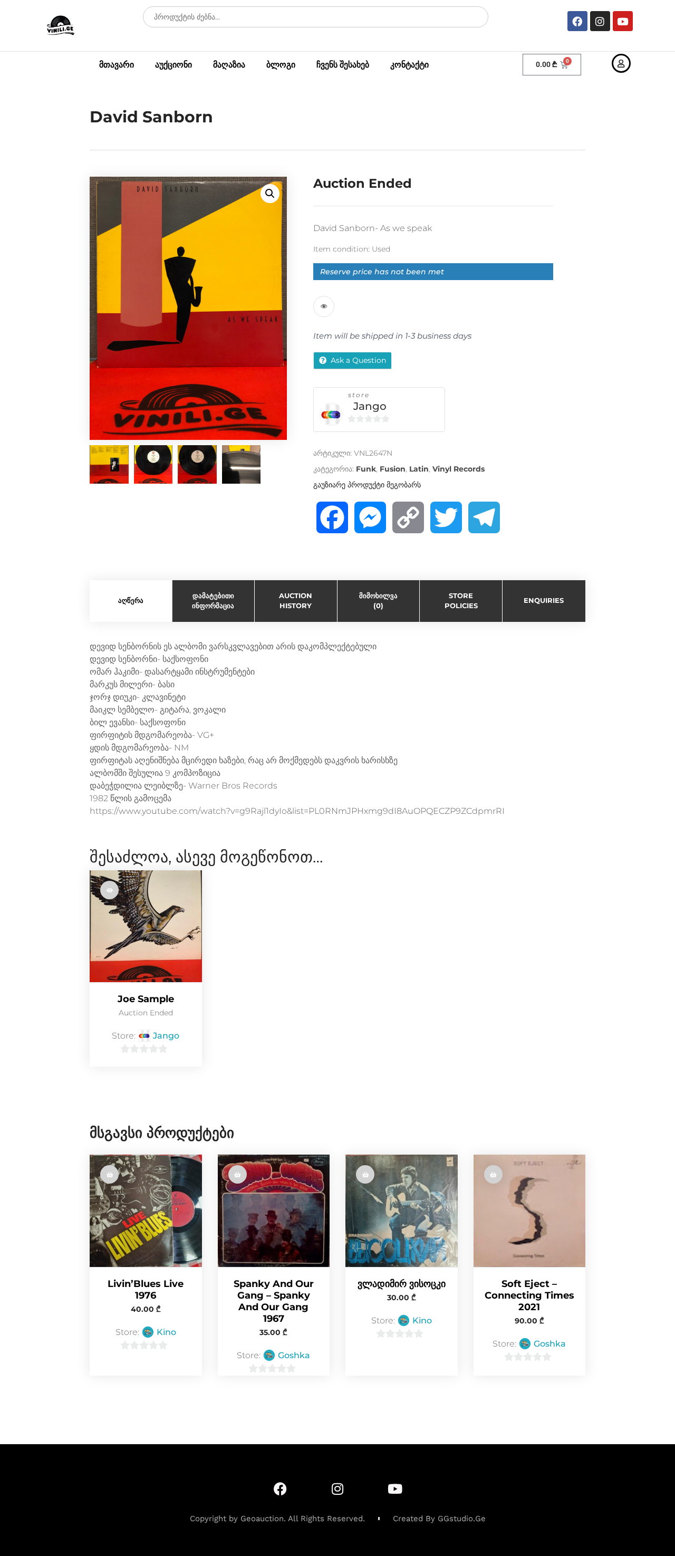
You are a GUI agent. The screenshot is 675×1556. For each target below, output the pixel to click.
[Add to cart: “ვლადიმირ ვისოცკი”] (365, 1174)
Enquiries (544, 600)
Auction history (295, 600)
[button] (270, 193)
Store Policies (461, 600)
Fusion (393, 469)
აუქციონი (173, 65)
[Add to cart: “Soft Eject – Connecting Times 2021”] (493, 1174)
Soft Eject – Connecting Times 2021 (529, 1295)
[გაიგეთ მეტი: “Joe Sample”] (109, 890)
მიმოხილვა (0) (378, 600)
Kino (166, 1332)
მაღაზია (229, 65)
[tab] (131, 601)
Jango (370, 406)
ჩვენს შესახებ (342, 65)
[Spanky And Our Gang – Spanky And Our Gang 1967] (274, 1211)
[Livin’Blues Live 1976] (146, 1211)
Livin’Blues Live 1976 (146, 1289)
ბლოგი (280, 65)
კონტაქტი (409, 65)
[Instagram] (600, 21)
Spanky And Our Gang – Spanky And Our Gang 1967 (274, 1301)
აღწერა (130, 600)
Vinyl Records (458, 469)
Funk (366, 469)
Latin (419, 469)
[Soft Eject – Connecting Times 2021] (530, 1211)
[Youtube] (623, 21)
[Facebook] (577, 21)
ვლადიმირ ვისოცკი (402, 1284)
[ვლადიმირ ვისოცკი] (401, 1211)
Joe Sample (146, 999)
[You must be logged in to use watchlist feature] (323, 306)
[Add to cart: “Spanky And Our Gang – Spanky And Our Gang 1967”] (237, 1174)
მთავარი (116, 65)
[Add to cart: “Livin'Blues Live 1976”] (109, 1174)
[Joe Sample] (146, 926)
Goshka (294, 1355)
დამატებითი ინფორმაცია (213, 600)
